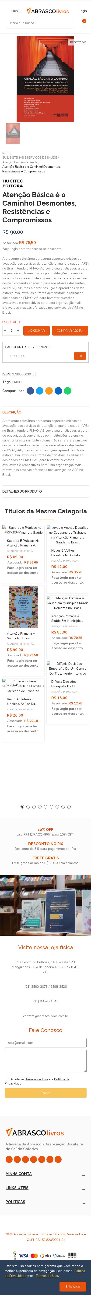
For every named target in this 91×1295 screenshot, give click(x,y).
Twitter (39, 391)
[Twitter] (25, 1159)
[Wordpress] (58, 1159)
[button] (22, 806)
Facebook (30, 391)
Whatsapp (67, 391)
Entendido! (73, 1286)
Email (49, 391)
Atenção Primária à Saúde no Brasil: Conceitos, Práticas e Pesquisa (22, 640)
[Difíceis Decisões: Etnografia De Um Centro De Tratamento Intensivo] (68, 668)
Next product (85, 162)
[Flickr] (49, 1159)
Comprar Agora (70, 330)
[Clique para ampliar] (10, 114)
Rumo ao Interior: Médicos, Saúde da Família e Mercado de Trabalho (22, 706)
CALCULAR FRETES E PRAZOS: (28, 347)
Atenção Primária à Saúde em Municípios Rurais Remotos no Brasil (66, 623)
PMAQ (17, 382)
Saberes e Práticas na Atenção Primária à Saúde (23, 545)
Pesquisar (67, 23)
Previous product (73, 162)
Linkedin (58, 391)
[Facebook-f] (17, 1159)
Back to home (79, 162)
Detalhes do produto (22, 491)
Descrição (11, 412)
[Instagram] (9, 1159)
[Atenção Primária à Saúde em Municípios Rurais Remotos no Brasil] (68, 603)
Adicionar (36, 330)
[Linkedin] (33, 1159)
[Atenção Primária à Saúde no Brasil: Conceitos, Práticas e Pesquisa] (23, 607)
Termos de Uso (36, 1079)
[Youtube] (41, 1159)
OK (80, 356)
